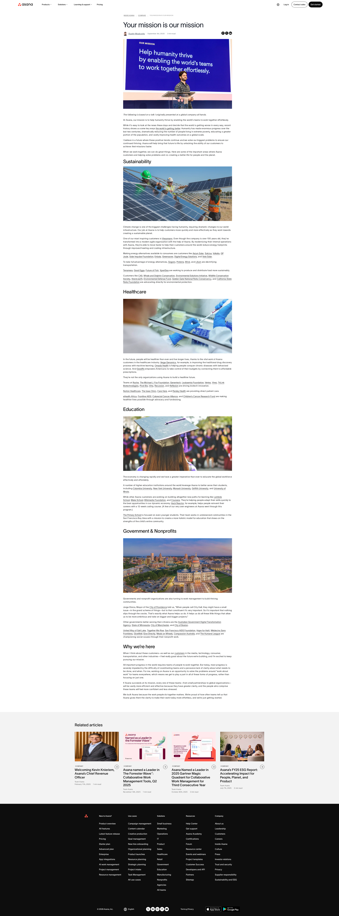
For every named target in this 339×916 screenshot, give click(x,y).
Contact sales (299, 4)
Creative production (137, 834)
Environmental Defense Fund (157, 279)
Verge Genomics (168, 362)
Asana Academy (194, 834)
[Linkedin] (153, 909)
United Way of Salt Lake (134, 630)
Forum (189, 844)
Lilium (198, 262)
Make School (137, 500)
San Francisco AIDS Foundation (180, 630)
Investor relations (223, 859)
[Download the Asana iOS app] (213, 909)
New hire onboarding (138, 844)
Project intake (134, 869)
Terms (183, 909)
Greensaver (167, 256)
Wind (187, 262)
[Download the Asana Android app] (231, 909)
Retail (159, 859)
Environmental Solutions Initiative (191, 275)
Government (163, 864)
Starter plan (104, 844)
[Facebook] (162, 909)
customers (179, 653)
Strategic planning (137, 864)
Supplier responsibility (225, 874)
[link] (129, 16)
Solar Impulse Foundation (141, 256)
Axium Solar (198, 253)
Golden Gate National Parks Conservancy (191, 279)
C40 (140, 275)
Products (46, 4)
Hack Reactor (177, 503)
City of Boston (181, 625)
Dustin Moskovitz (136, 33)
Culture (218, 849)
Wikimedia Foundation (155, 500)
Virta (151, 386)
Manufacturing (164, 874)
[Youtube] (167, 909)
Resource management (110, 874)
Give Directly (149, 633)
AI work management (109, 864)
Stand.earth (137, 279)
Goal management (137, 839)
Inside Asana (221, 844)
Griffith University (200, 488)
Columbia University (142, 488)
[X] (148, 909)
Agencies (161, 885)
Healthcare (162, 854)
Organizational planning (139, 849)
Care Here (162, 391)
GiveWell (138, 633)
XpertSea (164, 270)
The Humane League (210, 633)
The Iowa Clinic (149, 391)
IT (158, 839)
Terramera (128, 270)
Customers (220, 834)
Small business (164, 823)
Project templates (194, 859)
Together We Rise (155, 630)
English (131, 909)
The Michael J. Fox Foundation (154, 382)
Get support (191, 828)
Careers (218, 839)
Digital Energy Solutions (185, 256)
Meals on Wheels (165, 633)
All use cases (134, 879)
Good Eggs (139, 270)
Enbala (158, 256)
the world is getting (168, 128)
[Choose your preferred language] (278, 4)
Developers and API (195, 869)
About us (219, 823)
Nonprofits (162, 879)
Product (161, 844)
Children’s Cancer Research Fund (199, 396)
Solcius (208, 253)
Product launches (136, 854)
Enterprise (104, 854)
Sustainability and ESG (226, 879)
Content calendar (136, 828)
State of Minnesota (141, 625)
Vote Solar (207, 256)
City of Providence (158, 607)
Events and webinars (196, 854)
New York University (162, 488)
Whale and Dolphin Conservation (159, 275)
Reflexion (174, 386)
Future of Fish (152, 270)
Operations (162, 834)
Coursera (175, 500)
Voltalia (216, 253)
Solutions (62, 4)
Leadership (220, 828)
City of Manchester (160, 625)
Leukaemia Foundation (193, 382)
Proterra (180, 262)
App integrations (107, 859)
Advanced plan (106, 849)
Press (217, 854)
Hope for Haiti (203, 630)
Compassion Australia (184, 633)
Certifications (192, 839)
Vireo (214, 382)
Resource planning (137, 859)
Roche (136, 382)
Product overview (107, 823)
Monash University (182, 488)
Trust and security (223, 864)
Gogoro (171, 262)
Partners (190, 874)
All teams (161, 890)
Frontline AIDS (144, 396)
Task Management (137, 874)
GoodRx (140, 369)
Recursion (159, 386)
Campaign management (139, 823)
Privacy (218, 869)
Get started (315, 4)
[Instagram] (157, 909)
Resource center (194, 849)
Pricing (100, 4)
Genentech (175, 382)
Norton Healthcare (131, 391)
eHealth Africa (130, 396)
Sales (159, 849)
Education (162, 869)
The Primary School (132, 515)
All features (104, 828)
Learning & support (82, 4)
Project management (109, 869)
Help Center (191, 823)
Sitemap (190, 879)
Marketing (162, 828)
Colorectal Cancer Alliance (165, 396)
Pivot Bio (144, 386)
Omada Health (161, 365)
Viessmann (167, 238)
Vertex (208, 382)
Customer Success (195, 864)
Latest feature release (109, 834)
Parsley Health (179, 391)
